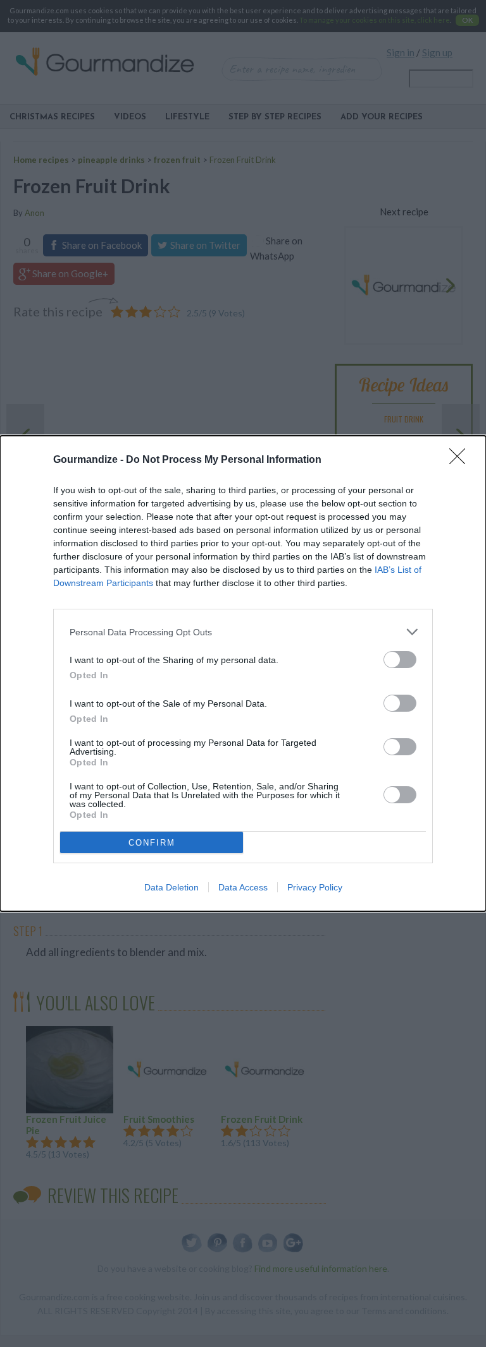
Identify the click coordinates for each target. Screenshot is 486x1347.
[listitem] (243, 631)
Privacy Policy (314, 887)
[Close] (461, 460)
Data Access (243, 887)
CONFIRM (151, 842)
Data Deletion (171, 887)
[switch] (399, 659)
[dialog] (243, 673)
